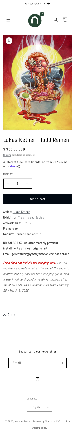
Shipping (7, 155)
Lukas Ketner (21, 212)
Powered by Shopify (43, 421)
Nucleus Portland (23, 421)
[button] (8, 19)
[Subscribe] (61, 363)
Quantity (8, 174)
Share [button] (11, 314)
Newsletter (48, 351)
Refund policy (63, 421)
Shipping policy (39, 427)
